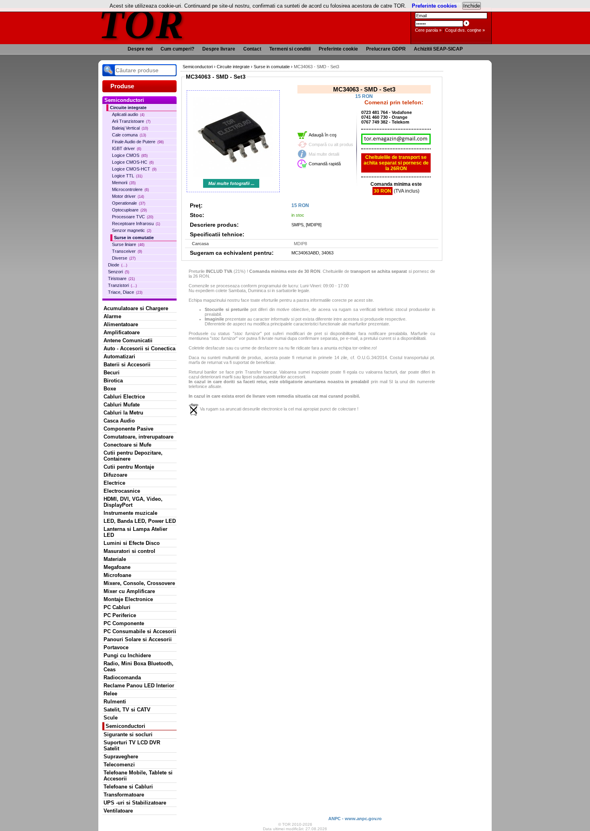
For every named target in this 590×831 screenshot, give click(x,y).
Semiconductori (125, 726)
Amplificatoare (122, 332)
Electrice (114, 483)
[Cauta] (108, 70)
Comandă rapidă (325, 163)
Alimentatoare (121, 324)
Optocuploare (129, 209)
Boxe (110, 389)
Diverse (124, 258)
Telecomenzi (119, 765)
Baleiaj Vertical (130, 128)
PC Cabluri (117, 607)
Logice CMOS (130, 155)
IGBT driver (126, 148)
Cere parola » (428, 30)
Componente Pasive (128, 429)
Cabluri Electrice (124, 397)
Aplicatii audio (128, 114)
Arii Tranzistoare (131, 121)
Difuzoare (115, 475)
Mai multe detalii (324, 154)
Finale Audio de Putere (138, 141)
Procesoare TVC (132, 216)
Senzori (118, 271)
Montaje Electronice (128, 599)
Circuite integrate (128, 107)
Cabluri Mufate (122, 405)
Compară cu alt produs (331, 144)
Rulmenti (115, 702)
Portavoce (116, 647)
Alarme (112, 316)
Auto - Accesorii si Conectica (139, 348)
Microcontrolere (130, 189)
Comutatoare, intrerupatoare (138, 437)
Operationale (128, 203)
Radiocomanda (122, 678)
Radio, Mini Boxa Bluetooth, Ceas (138, 666)
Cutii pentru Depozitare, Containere (133, 456)
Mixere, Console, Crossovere (139, 583)
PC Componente (124, 623)
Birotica (113, 381)
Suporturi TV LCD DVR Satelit (132, 746)
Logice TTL (127, 175)
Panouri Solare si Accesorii (138, 639)
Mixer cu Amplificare (129, 591)
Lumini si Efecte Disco (132, 543)
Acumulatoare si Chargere (136, 308)
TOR (141, 24)
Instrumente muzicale (130, 513)
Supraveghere (121, 757)
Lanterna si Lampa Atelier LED (135, 532)
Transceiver (127, 251)
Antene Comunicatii (128, 340)
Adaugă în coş (323, 134)
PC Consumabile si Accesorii (140, 631)
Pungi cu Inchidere (127, 655)
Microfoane (117, 575)
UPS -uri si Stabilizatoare (135, 803)
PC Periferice (120, 615)
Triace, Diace (125, 292)
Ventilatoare (118, 811)
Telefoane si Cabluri (128, 787)
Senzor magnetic (131, 230)
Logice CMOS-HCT (134, 169)
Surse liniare (128, 244)
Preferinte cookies (434, 6)
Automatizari (119, 357)
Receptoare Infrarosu (136, 223)
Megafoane (117, 567)
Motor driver (128, 196)
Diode (117, 264)
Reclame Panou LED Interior (139, 686)
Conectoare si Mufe (127, 445)
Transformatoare (124, 795)
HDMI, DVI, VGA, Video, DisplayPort (133, 502)
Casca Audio (119, 421)
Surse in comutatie (134, 237)
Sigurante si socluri (128, 734)
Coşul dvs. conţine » (465, 30)
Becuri (112, 373)
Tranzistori (122, 285)
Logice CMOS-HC (133, 162)
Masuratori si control (129, 551)
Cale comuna (129, 134)
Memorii (124, 182)
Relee (110, 694)
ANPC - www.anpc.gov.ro (355, 818)
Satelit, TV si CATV (127, 710)
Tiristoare (121, 278)
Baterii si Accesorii (127, 365)
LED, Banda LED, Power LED (140, 521)
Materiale (115, 559)
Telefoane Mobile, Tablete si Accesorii (138, 776)
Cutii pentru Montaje (129, 467)
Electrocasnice (122, 491)
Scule (111, 718)
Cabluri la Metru (123, 413)
